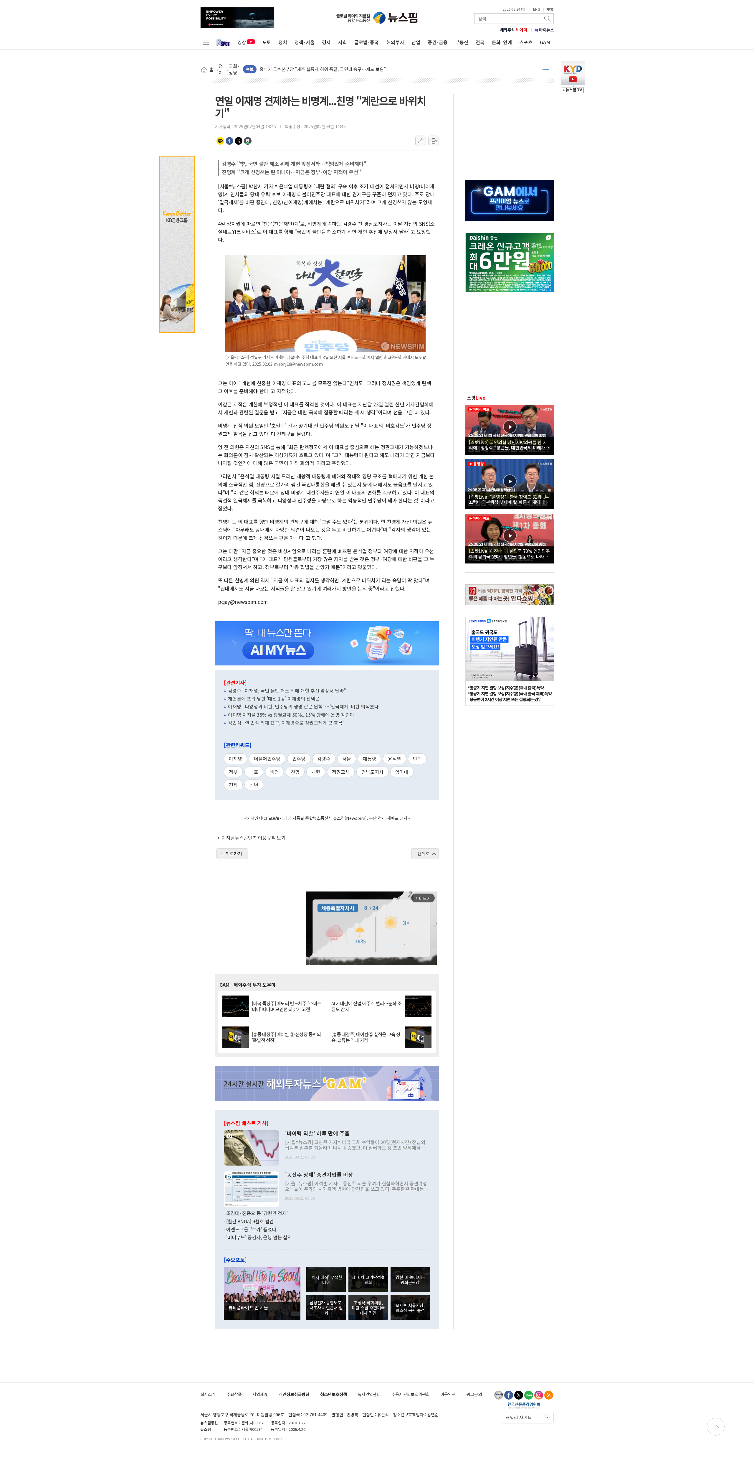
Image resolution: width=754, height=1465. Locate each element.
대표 (253, 771)
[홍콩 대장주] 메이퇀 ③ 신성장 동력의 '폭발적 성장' (286, 1037)
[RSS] (548, 1395)
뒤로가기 (234, 853)
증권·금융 (438, 42)
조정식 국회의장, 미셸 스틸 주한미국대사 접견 (368, 1307)
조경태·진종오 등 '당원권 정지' (257, 1213)
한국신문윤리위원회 (523, 1405)
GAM (545, 42)
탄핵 (417, 758)
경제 (326, 42)
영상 (241, 42)
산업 (415, 42)
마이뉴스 (544, 30)
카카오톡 (220, 141)
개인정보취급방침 (294, 1394)
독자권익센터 (369, 1394)
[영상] (509, 428)
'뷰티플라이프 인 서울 (247, 1307)
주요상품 (234, 1394)
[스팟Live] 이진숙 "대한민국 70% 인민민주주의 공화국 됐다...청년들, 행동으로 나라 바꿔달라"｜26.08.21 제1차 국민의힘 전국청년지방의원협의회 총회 (509, 553)
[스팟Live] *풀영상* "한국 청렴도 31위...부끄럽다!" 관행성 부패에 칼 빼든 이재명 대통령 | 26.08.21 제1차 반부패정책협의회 (509, 499)
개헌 (315, 771)
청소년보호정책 (333, 1394)
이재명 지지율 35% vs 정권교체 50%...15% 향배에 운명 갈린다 (291, 714)
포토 (266, 42)
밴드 (248, 141)
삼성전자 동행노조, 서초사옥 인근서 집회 (326, 1307)
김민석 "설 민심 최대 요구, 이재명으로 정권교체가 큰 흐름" (286, 722)
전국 (480, 42)
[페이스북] (508, 1395)
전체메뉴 (206, 42)
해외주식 (514, 30)
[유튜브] (498, 1395)
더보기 (546, 69)
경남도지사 (372, 771)
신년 (253, 784)
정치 (282, 42)
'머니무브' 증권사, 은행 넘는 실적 (259, 1237)
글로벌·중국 (366, 42)
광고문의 (474, 1394)
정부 (233, 771)
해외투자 (395, 42)
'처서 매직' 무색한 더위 (326, 1279)
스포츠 (526, 42)
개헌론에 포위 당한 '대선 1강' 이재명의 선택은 (274, 698)
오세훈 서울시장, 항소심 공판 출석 (410, 1307)
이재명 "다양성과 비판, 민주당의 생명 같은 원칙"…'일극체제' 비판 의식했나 (303, 706)
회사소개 (208, 1394)
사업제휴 (260, 1394)
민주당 (298, 758)
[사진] (251, 1147)
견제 (233, 784)
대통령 (369, 758)
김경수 (323, 758)
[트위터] (518, 1395)
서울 (346, 758)
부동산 (461, 42)
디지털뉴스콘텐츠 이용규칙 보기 (253, 837)
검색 (548, 18)
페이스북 (229, 141)
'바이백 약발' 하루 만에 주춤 (317, 1133)
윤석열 (394, 758)
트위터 (238, 141)
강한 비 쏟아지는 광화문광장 (410, 1279)
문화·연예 (502, 42)
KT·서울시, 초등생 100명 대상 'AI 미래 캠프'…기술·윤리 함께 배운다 (323, 65)
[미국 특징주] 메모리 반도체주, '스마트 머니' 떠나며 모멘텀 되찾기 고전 (286, 1006)
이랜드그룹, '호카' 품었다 (251, 1229)
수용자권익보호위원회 (410, 1394)
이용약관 (448, 1394)
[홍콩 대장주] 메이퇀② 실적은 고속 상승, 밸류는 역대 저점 (365, 1037)
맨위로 (423, 853)
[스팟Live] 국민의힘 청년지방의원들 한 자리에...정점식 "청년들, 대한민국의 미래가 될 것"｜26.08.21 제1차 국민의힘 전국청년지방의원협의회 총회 (509, 444)
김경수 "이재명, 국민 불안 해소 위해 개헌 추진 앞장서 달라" (287, 690)
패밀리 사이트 (519, 1417)
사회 (342, 42)
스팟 (476, 397)
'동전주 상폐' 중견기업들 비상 (319, 1174)
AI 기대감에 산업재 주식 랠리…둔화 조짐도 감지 (366, 1006)
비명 (274, 771)
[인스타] (538, 1395)
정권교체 (341, 771)
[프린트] (433, 141)
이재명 (235, 758)
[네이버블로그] (528, 1395)
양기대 (402, 771)
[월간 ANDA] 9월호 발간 (250, 1221)
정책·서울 (305, 42)
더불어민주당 (267, 758)
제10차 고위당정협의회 (368, 1279)
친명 (295, 771)
